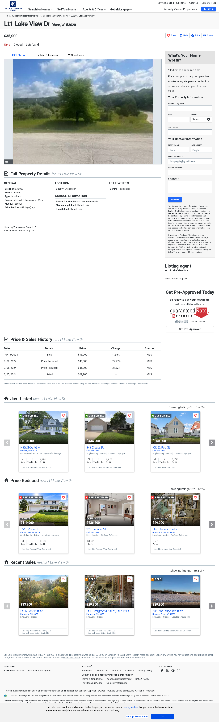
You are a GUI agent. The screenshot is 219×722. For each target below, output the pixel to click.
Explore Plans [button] (162, 696)
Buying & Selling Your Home (172, 3)
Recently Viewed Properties (180, 9)
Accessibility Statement (119, 679)
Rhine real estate (71, 657)
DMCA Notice (142, 679)
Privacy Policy (145, 670)
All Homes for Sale (14, 670)
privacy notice (130, 707)
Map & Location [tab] (49, 55)
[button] (208, 9)
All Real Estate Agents (39, 670)
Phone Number (176, 167)
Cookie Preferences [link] (116, 683)
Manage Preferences (137, 716)
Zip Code (173, 127)
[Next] (212, 443)
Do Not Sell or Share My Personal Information (107, 674)
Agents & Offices (93, 9)
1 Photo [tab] (20, 55)
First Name (174, 145)
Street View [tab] (77, 55)
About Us (193, 3)
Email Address (176, 156)
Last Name (196, 145)
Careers (206, 3)
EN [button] (214, 3)
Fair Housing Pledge (92, 683)
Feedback (87, 670)
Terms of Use (179, 252)
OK (162, 716)
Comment (173, 179)
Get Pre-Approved (190, 329)
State (194, 114)
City (170, 114)
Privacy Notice (195, 252)
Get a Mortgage (120, 9)
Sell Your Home (66, 9)
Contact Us (102, 670)
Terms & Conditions (92, 679)
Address (176, 103)
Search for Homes (39, 9)
